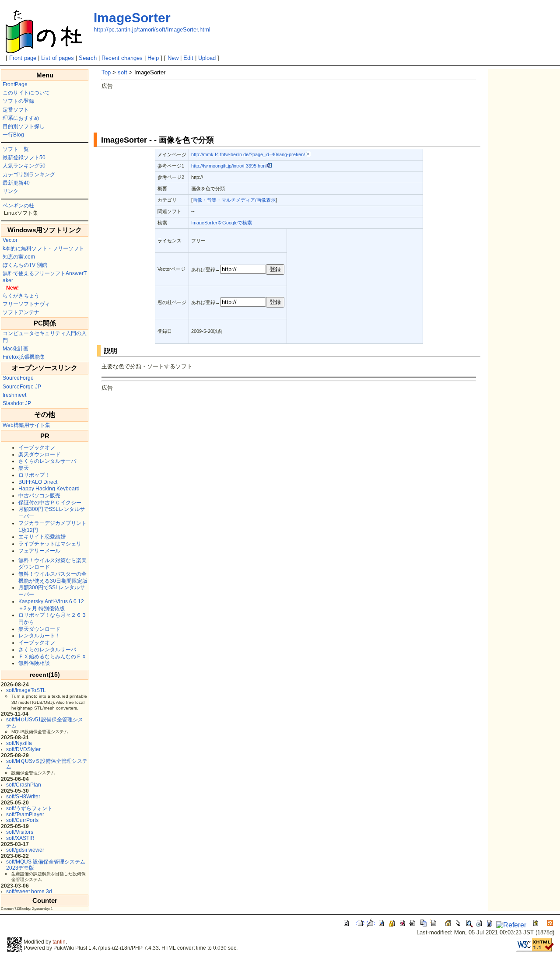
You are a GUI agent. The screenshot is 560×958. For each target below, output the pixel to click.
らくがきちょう (21, 296)
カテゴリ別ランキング (29, 174)
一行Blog (13, 135)
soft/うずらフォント (29, 808)
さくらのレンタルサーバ (47, 461)
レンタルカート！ (39, 636)
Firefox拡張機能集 (24, 357)
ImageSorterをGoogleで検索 (221, 222)
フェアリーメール (39, 551)
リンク (10, 191)
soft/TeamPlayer (25, 814)
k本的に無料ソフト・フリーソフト (43, 248)
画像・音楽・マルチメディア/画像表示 (234, 200)
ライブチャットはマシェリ (49, 544)
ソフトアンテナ (21, 312)
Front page (22, 58)
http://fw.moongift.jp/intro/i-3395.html (228, 165)
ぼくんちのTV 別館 (25, 265)
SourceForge (18, 378)
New (173, 58)
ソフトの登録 (18, 101)
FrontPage (15, 84)
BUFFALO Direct (37, 482)
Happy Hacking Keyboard (49, 489)
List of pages (57, 58)
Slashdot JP (17, 403)
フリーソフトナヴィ (26, 304)
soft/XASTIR (20, 838)
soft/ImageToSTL (26, 690)
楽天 (23, 468)
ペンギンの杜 (18, 206)
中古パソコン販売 (39, 496)
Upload (207, 58)
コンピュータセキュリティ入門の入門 (45, 336)
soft (122, 72)
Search (88, 58)
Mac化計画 (15, 349)
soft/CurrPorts (22, 820)
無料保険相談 (34, 663)
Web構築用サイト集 (26, 425)
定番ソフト (16, 110)
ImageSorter (132, 17)
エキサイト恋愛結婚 (42, 537)
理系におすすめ (21, 118)
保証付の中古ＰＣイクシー (49, 503)
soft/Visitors (19, 832)
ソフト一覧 (16, 149)
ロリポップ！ (34, 475)
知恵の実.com (19, 257)
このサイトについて (26, 93)
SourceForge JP (22, 387)
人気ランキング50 (24, 166)
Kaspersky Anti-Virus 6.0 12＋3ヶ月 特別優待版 (51, 605)
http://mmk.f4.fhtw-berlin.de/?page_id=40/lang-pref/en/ (248, 154)
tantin (59, 942)
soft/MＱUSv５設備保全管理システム (47, 764)
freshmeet (14, 395)
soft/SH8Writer (23, 797)
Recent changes (122, 58)
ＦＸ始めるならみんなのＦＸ (52, 657)
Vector (10, 240)
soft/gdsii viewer (25, 850)
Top (106, 72)
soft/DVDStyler (23, 749)
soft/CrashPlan (23, 785)
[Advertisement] (261, 109)
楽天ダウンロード (39, 454)
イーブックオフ (36, 447)
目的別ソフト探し (24, 126)
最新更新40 (16, 183)
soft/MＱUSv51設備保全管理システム (44, 722)
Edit (188, 58)
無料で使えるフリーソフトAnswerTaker (45, 276)
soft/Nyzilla (19, 743)
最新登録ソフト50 (24, 157)
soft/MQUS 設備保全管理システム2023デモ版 (45, 865)
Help (153, 58)
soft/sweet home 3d (29, 891)
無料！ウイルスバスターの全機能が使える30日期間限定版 (53, 577)
